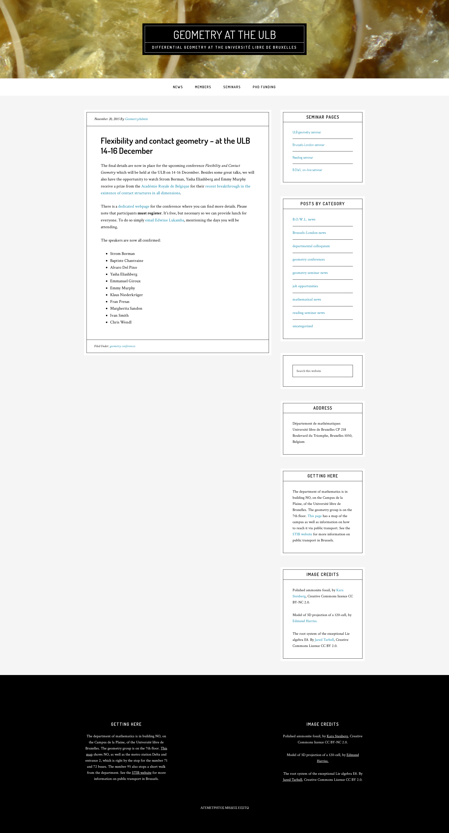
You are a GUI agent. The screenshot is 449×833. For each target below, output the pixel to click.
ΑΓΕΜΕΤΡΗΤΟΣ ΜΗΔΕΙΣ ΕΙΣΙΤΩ (224, 808)
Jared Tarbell (324, 639)
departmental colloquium (311, 246)
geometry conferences (122, 346)
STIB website (302, 534)
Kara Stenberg (337, 736)
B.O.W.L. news (304, 219)
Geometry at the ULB (224, 34)
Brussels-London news (309, 232)
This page (315, 516)
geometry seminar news (310, 272)
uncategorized (303, 326)
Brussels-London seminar (309, 145)
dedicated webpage (133, 206)
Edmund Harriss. (305, 621)
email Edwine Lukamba (164, 220)
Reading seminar (303, 157)
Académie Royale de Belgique (165, 186)
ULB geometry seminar (307, 132)
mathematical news (307, 299)
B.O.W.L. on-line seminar (307, 170)
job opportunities (305, 286)
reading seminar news (309, 312)
